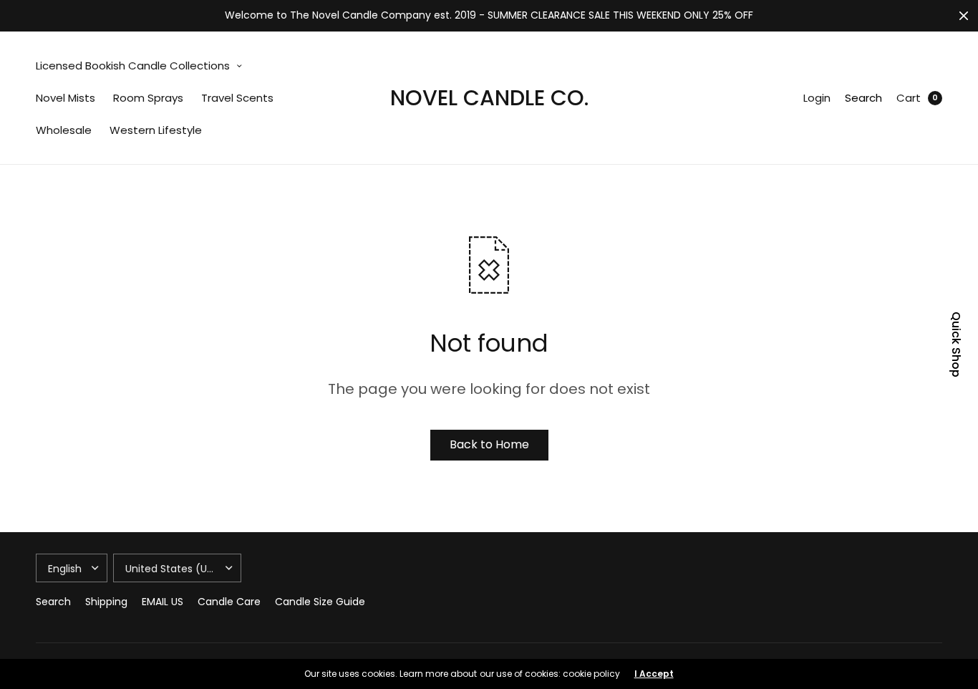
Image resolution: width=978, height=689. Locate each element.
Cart (908, 97)
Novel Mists (65, 97)
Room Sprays (148, 97)
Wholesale (64, 130)
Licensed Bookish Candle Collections (133, 65)
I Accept (654, 674)
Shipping (106, 601)
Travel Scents (237, 97)
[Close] (963, 15)
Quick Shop (956, 344)
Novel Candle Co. (489, 97)
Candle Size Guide (320, 601)
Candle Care (229, 601)
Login (817, 97)
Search (863, 97)
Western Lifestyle (156, 130)
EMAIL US (162, 601)
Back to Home (489, 444)
